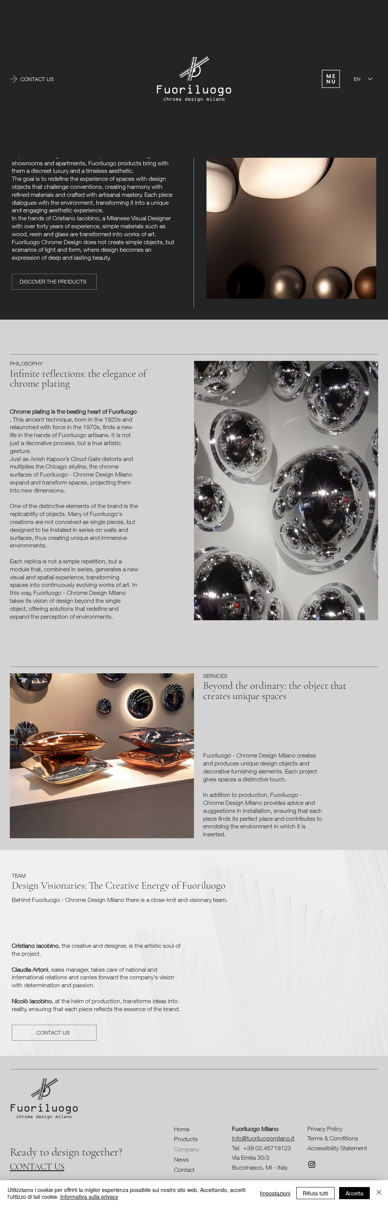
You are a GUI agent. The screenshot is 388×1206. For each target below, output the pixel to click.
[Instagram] (311, 1164)
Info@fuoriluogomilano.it (263, 1138)
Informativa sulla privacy (89, 1196)
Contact (184, 1169)
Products (186, 1138)
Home (181, 1129)
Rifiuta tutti (315, 1193)
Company (186, 1149)
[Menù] (330, 78)
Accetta (354, 1193)
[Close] (378, 1193)
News (181, 1159)
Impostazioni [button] (275, 1193)
